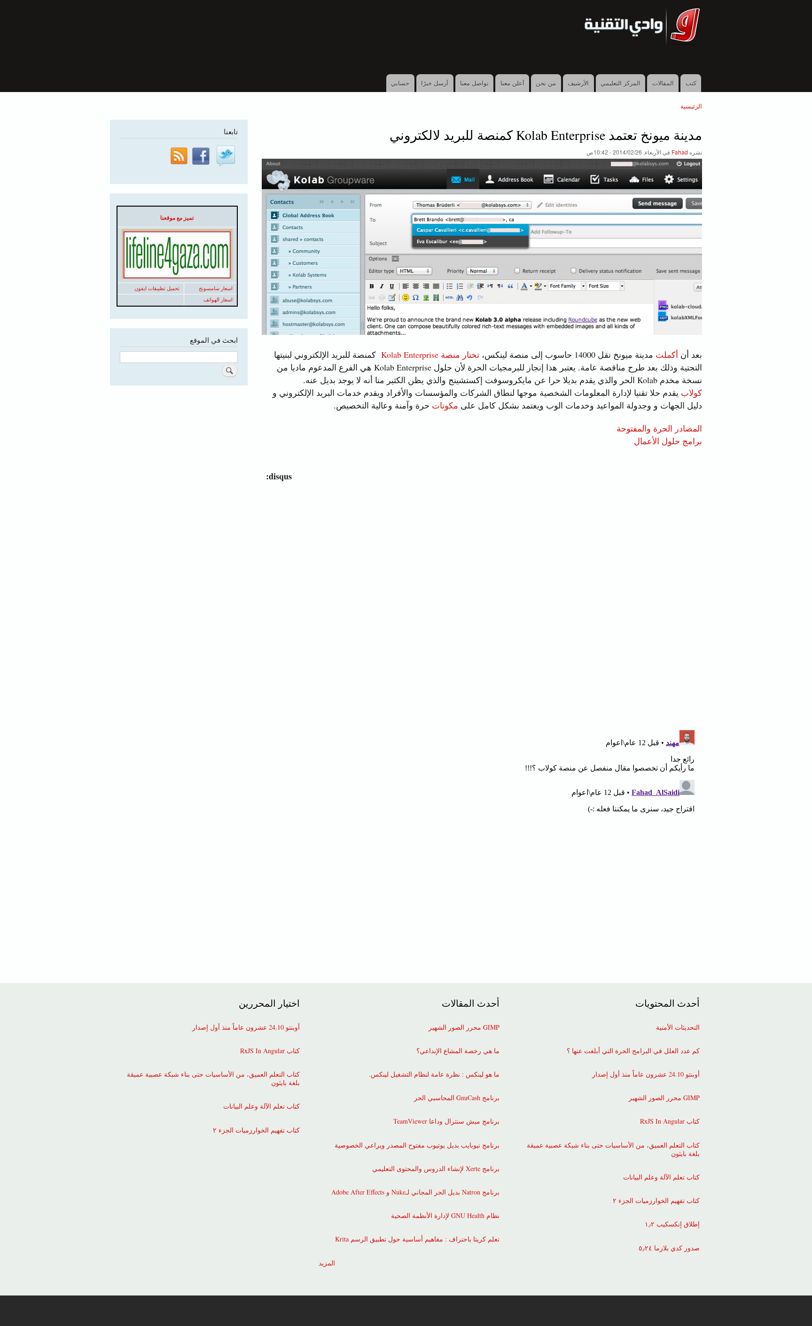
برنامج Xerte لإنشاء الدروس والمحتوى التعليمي (436, 1168)
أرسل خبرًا (434, 82)
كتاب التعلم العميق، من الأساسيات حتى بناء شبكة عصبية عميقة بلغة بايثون (613, 1149)
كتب (691, 82)
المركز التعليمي (620, 82)
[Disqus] (480, 600)
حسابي (400, 82)
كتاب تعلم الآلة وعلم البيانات (661, 1177)
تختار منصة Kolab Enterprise (430, 354)
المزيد (327, 1263)
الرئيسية (691, 105)
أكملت (667, 354)
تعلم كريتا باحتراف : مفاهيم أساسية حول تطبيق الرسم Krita (417, 1239)
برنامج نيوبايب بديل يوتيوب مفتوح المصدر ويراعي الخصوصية (417, 1145)
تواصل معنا (474, 82)
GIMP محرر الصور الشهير (664, 1098)
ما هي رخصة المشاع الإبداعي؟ (458, 1051)
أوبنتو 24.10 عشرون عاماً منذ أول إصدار (646, 1074)
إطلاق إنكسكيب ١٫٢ (672, 1224)
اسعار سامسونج (216, 288)
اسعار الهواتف (218, 299)
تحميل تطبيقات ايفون (157, 288)
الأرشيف (578, 82)
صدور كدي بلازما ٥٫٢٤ (669, 1248)
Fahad (679, 152)
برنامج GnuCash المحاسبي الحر (457, 1098)
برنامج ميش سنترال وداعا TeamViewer (446, 1121)
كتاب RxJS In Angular (670, 1121)
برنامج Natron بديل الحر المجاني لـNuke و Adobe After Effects (415, 1192)
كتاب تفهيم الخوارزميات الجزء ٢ (656, 1200)
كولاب (691, 392)
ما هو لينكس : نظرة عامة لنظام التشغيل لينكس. (434, 1074)
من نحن (546, 82)
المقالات (663, 82)
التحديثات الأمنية (678, 1027)
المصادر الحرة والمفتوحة (659, 428)
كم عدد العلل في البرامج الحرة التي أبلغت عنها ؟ (633, 1051)
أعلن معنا (512, 82)
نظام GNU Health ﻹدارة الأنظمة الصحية (445, 1215)
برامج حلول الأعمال (668, 440)
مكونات (445, 405)
